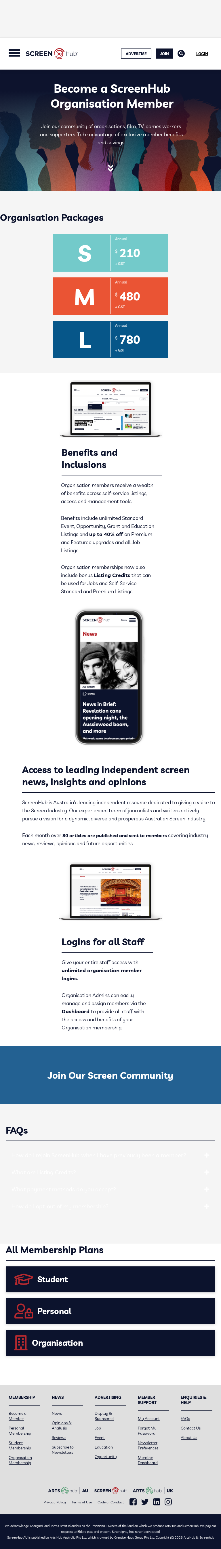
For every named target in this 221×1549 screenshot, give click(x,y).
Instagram (168, 1502)
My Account (149, 1418)
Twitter (145, 1502)
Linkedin (156, 1502)
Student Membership (20, 1445)
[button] (206, 1155)
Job (98, 1428)
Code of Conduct (111, 1502)
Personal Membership (20, 1430)
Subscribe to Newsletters (63, 1450)
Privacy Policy (55, 1502)
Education (104, 1447)
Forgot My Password (147, 1430)
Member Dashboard (148, 1460)
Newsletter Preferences (148, 1445)
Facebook (133, 1502)
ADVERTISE (136, 53)
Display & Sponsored (104, 1416)
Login (202, 53)
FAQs (185, 1418)
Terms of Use (82, 1502)
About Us (189, 1437)
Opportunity (106, 1456)
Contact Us (191, 1428)
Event (100, 1437)
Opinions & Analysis (62, 1425)
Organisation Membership (20, 1460)
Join (164, 53)
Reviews (59, 1437)
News (57, 1413)
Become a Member (17, 1416)
